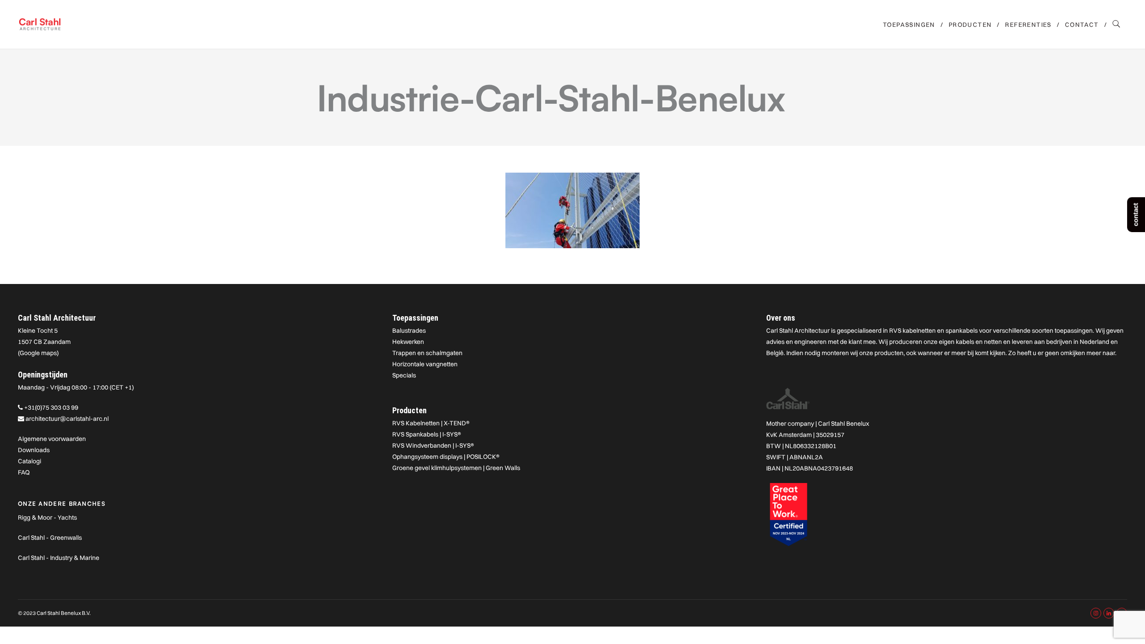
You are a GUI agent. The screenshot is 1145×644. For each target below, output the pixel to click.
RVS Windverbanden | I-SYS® (433, 445)
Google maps (38, 353)
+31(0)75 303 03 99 (51, 407)
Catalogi (29, 461)
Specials (404, 375)
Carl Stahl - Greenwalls (50, 538)
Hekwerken (408, 342)
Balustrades (409, 330)
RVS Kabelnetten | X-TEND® (431, 423)
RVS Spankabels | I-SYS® (426, 434)
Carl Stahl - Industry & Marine (58, 558)
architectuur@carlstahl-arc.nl (67, 419)
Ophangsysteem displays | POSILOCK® (446, 457)
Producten (970, 25)
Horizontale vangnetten (425, 364)
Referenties (1028, 25)
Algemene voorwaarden (52, 439)
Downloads (34, 450)
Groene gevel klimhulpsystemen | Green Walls (456, 468)
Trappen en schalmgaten (427, 353)
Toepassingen (909, 25)
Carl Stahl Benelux (843, 423)
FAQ (24, 472)
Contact (1082, 25)
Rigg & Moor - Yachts (47, 517)
